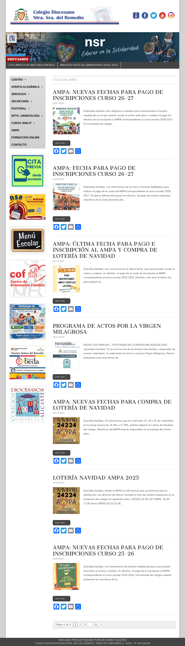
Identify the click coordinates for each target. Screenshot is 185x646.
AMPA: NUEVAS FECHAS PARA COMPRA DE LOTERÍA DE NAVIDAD (112, 405)
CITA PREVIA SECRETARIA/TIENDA (31, 65)
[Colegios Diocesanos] (27, 404)
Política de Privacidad (82, 640)
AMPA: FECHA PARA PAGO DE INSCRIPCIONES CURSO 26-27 (94, 171)
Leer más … (61, 143)
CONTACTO (19, 144)
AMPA (15, 130)
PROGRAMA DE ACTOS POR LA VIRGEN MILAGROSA (107, 329)
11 (96, 624)
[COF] (27, 279)
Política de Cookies (104, 640)
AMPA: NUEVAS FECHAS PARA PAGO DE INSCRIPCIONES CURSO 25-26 (108, 550)
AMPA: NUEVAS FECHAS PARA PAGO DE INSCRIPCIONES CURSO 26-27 (108, 95)
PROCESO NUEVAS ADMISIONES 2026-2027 (89, 65)
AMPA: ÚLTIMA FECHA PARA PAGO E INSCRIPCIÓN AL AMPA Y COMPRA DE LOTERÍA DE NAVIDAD (105, 250)
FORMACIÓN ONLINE (25, 137)
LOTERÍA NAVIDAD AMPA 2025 (96, 478)
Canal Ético (121, 640)
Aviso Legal (64, 640)
